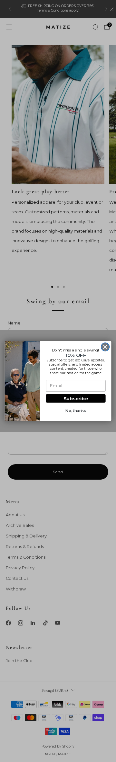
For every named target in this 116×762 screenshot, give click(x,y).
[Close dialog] (105, 347)
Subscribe (75, 398)
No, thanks (75, 410)
